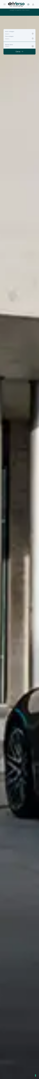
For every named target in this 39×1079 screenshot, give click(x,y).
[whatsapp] (28, 4)
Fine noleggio (9, 36)
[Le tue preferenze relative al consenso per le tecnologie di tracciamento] (35, 1075)
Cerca (19, 51)
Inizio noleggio (9, 31)
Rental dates (9, 44)
